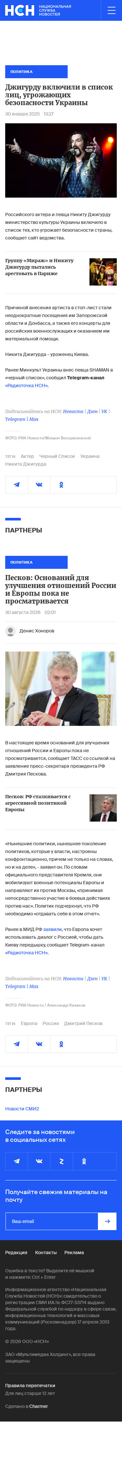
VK (104, 411)
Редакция (16, 1252)
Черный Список (57, 456)
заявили (52, 929)
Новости (73, 411)
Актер (27, 456)
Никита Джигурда (25, 464)
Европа (29, 1023)
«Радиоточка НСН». (26, 953)
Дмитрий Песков (83, 1023)
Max (33, 419)
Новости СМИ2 (22, 1109)
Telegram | (17, 419)
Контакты (46, 1252)
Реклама (74, 1252)
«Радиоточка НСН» (26, 385)
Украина (90, 456)
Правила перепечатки (30, 1385)
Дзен (92, 411)
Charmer (38, 1406)
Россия (51, 1023)
